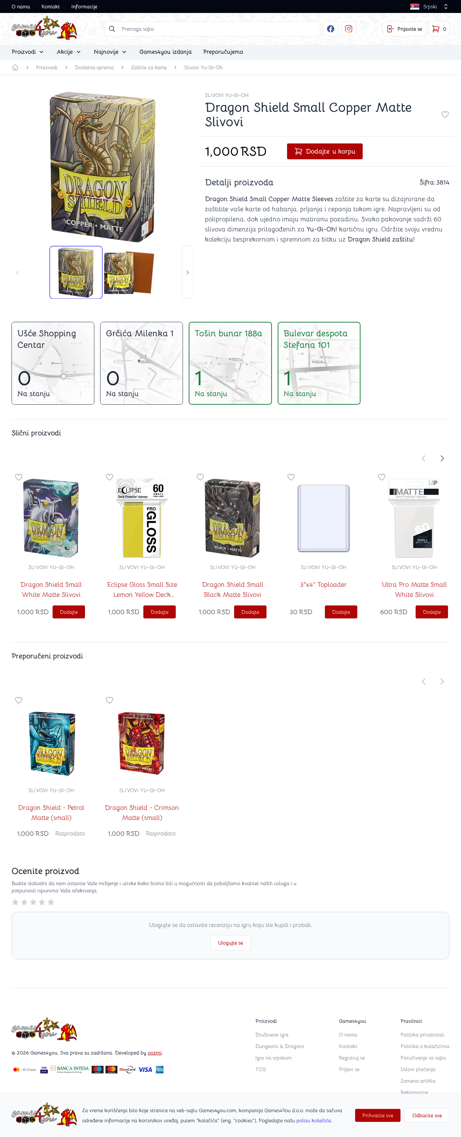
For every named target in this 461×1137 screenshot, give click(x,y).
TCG (260, 1069)
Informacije (84, 6)
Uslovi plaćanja (417, 1069)
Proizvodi (47, 67)
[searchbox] (212, 28)
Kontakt (50, 6)
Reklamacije (414, 1092)
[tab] (76, 272)
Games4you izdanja (165, 51)
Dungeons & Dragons (279, 1046)
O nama (21, 6)
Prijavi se (349, 1069)
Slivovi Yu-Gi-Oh (203, 67)
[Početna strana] (15, 67)
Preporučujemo (223, 51)
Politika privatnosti (422, 1034)
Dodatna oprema (94, 67)
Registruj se (352, 1057)
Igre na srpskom (273, 1057)
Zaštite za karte (149, 67)
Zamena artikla (417, 1081)
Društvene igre (271, 1034)
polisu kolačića (313, 1120)
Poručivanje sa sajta (423, 1057)
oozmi (155, 1052)
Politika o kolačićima (424, 1046)
